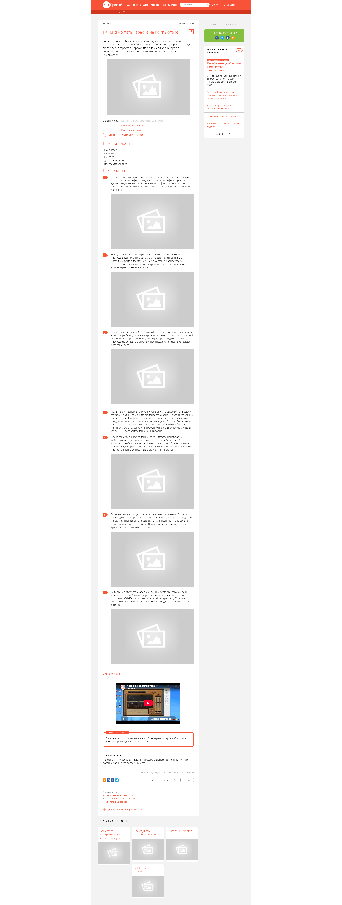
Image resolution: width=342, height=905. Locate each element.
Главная (106, 12)
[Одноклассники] (233, 38)
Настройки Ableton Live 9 (180, 832)
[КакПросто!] (112, 4)
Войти (215, 4)
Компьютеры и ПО (118, 12)
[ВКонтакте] (228, 38)
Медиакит (214, 24)
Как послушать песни (132, 125)
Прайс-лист (224, 24)
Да (175, 780)
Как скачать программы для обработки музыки (111, 834)
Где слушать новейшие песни (145, 832)
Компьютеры (170, 4)
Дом (145, 4)
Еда (129, 4)
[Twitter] (222, 38)
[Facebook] (217, 38)
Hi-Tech (137, 4)
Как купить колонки (131, 130)
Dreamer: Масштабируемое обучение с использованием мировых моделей (222, 95)
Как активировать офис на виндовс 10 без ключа (220, 107)
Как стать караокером (141, 869)
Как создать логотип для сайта (223, 115)
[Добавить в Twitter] (117, 780)
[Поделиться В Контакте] (108, 780)
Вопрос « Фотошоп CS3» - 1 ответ (126, 134)
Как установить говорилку (119, 795)
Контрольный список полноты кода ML (223, 125)
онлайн (152, 591)
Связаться (234, 24)
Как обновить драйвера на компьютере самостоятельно (224, 66)
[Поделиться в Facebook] (112, 780)
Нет (188, 780)
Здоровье (156, 4)
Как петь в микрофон (116, 801)
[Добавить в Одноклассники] (104, 780)
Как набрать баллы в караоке (121, 798)
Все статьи (224, 133)
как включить (158, 411)
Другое (130, 12)
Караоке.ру (117, 443)
